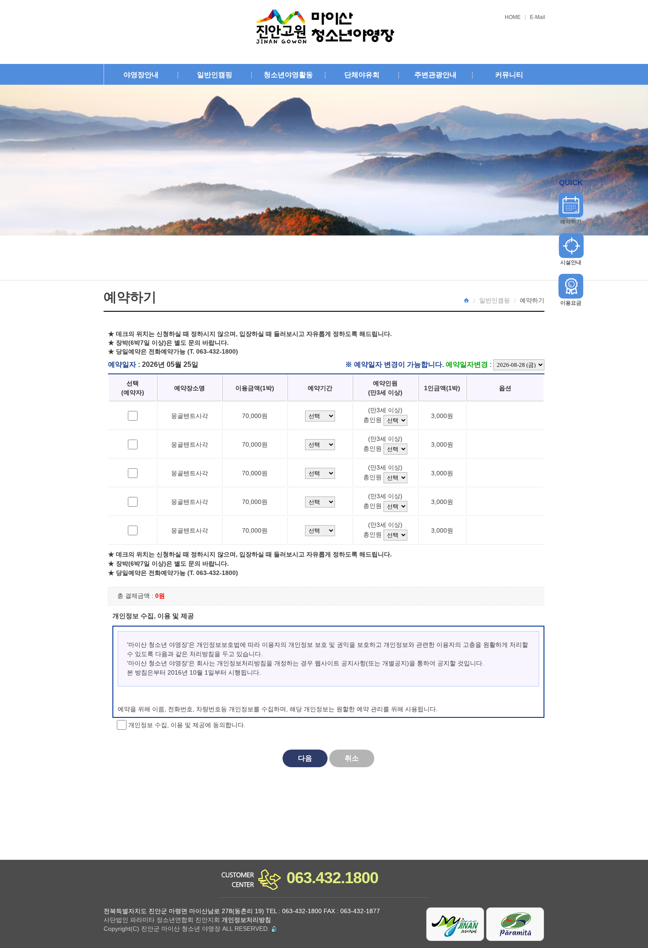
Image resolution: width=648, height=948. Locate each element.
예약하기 (570, 222)
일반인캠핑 (214, 74)
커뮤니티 (509, 74)
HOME (513, 17)
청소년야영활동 (288, 74)
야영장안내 (141, 74)
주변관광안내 (435, 74)
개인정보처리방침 (246, 919)
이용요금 (570, 303)
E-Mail (537, 17)
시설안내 (570, 262)
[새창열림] (455, 923)
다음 (305, 758)
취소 (352, 758)
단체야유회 (362, 74)
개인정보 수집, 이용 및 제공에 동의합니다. (186, 724)
